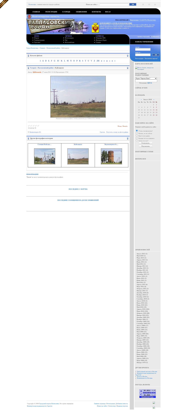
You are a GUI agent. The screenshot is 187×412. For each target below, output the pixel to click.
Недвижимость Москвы (144, 378)
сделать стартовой (143, 36)
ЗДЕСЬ (149, 83)
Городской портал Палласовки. (49, 403)
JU (58, 61)
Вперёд (125, 126)
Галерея (42, 48)
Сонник (98, 42)
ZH (98, 61)
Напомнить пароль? (151, 58)
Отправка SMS (100, 38)
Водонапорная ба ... (111, 144)
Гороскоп (37, 42)
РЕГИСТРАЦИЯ (51, 12)
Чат (66, 40)
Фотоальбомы (69, 42)
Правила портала (122, 406)
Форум (36, 38)
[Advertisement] (147, 203)
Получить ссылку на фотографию (117, 132)
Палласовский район (53, 48)
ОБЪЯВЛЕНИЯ (81, 12)
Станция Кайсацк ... (44, 144)
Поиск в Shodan (142, 376)
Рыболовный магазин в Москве (147, 371)
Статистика (112, 406)
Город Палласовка (32, 48)
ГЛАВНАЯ (36, 12)
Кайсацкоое (78, 144)
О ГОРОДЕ (66, 12)
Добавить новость (122, 403)
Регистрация (139, 58)
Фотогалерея (69, 38)
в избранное (155, 36)
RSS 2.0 (107, 12)
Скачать (102, 132)
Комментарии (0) (35, 132)
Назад (120, 126)
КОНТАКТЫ (96, 12)
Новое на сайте (102, 406)
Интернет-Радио (101, 40)
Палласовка (32, 4)
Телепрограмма (39, 40)
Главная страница (99, 403)
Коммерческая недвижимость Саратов (39, 406)
